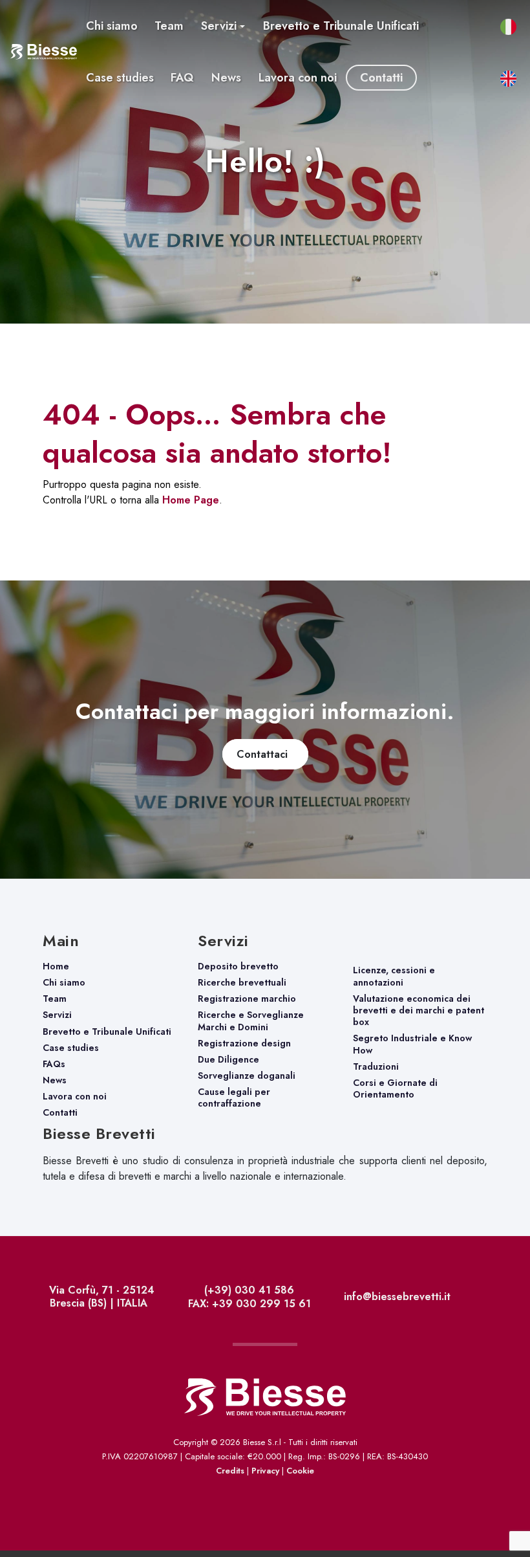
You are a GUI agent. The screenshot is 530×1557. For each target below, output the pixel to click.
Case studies (71, 1048)
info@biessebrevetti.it (395, 1296)
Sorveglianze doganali (246, 1075)
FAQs (54, 1064)
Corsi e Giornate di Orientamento (395, 1088)
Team (55, 998)
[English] (518, 1509)
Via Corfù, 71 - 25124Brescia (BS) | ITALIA (100, 1296)
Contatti (60, 1112)
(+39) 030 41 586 (247, 1290)
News (55, 1080)
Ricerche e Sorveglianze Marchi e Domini (251, 1020)
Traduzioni (376, 1066)
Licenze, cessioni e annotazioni (394, 976)
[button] (223, 26)
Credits (230, 1470)
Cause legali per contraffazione (234, 1097)
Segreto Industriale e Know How (412, 1043)
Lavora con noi (75, 1096)
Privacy (265, 1470)
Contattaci (265, 754)
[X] (482, 1298)
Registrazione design (244, 1043)
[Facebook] (479, 1298)
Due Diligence (228, 1059)
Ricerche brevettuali (242, 982)
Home (56, 966)
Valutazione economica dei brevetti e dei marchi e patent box (418, 1010)
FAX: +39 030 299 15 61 (248, 1303)
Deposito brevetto (238, 966)
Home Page (190, 499)
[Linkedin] (485, 1298)
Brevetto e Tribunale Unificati (107, 1031)
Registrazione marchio (247, 998)
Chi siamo (64, 982)
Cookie (300, 1470)
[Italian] (494, 1509)
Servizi (57, 1015)
